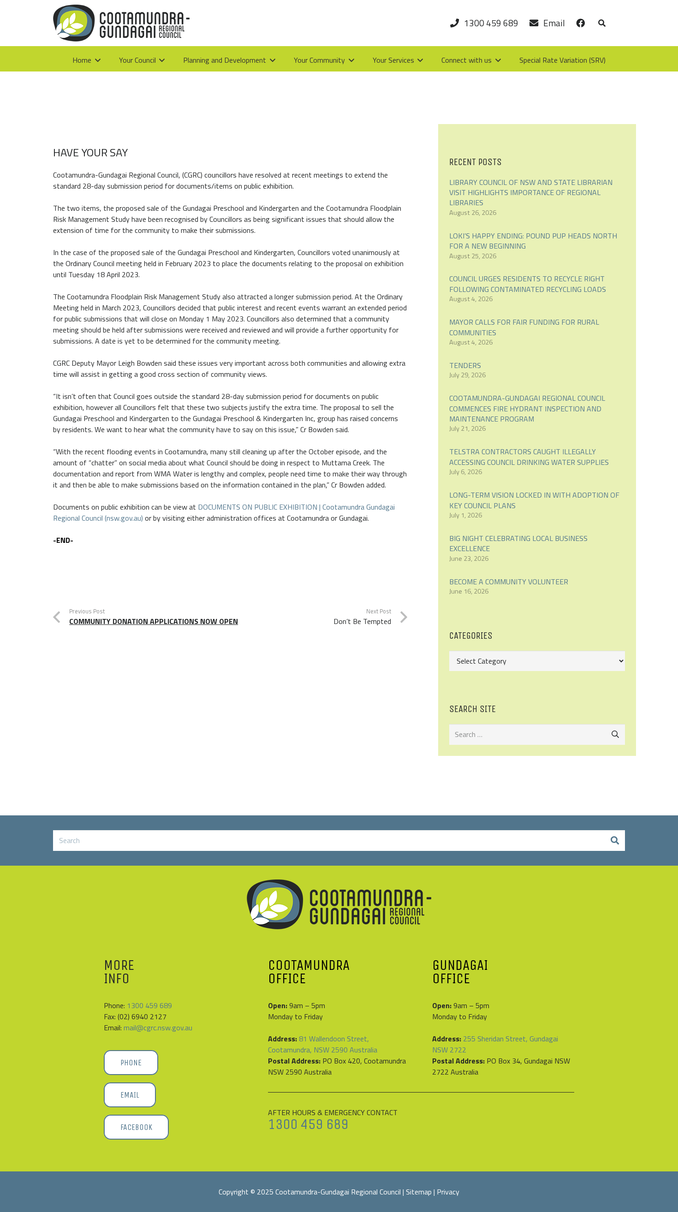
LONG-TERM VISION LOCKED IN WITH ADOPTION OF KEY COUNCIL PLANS (534, 500)
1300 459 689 (149, 1005)
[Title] (121, 23)
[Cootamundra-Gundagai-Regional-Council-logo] (339, 904)
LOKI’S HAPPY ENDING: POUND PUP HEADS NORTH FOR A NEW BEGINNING (533, 240)
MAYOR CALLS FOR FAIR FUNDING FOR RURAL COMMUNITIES (524, 327)
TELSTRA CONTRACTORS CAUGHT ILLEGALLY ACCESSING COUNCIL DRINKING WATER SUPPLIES (529, 456)
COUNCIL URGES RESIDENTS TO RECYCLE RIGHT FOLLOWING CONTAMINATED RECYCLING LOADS (527, 283)
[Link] (580, 23)
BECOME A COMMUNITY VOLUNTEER (508, 581)
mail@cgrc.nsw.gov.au (158, 1027)
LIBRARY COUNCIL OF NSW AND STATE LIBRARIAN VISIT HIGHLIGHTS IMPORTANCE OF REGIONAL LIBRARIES (531, 192)
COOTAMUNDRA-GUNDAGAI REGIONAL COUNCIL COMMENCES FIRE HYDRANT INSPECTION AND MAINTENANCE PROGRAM (527, 408)
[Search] (614, 840)
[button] (602, 23)
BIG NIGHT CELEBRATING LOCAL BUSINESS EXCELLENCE (518, 543)
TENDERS (465, 365)
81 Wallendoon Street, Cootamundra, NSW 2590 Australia (322, 1044)
